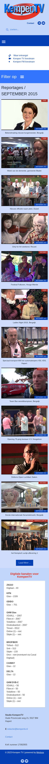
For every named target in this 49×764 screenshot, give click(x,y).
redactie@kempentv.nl (17, 729)
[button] (4, 42)
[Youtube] (43, 23)
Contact (8, 737)
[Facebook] (39, 23)
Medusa (40, 752)
